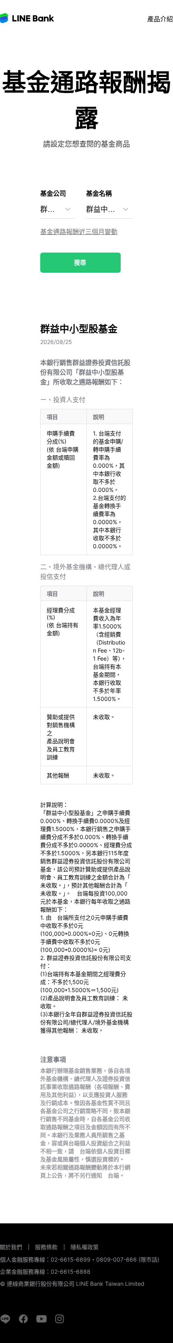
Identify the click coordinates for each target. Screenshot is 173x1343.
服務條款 (46, 1247)
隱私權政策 (84, 1247)
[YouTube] (41, 1319)
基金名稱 (99, 193)
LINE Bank (27, 18)
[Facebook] (23, 1319)
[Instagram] (59, 1319)
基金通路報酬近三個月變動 (78, 232)
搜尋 (80, 262)
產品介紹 (160, 19)
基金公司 (53, 193)
